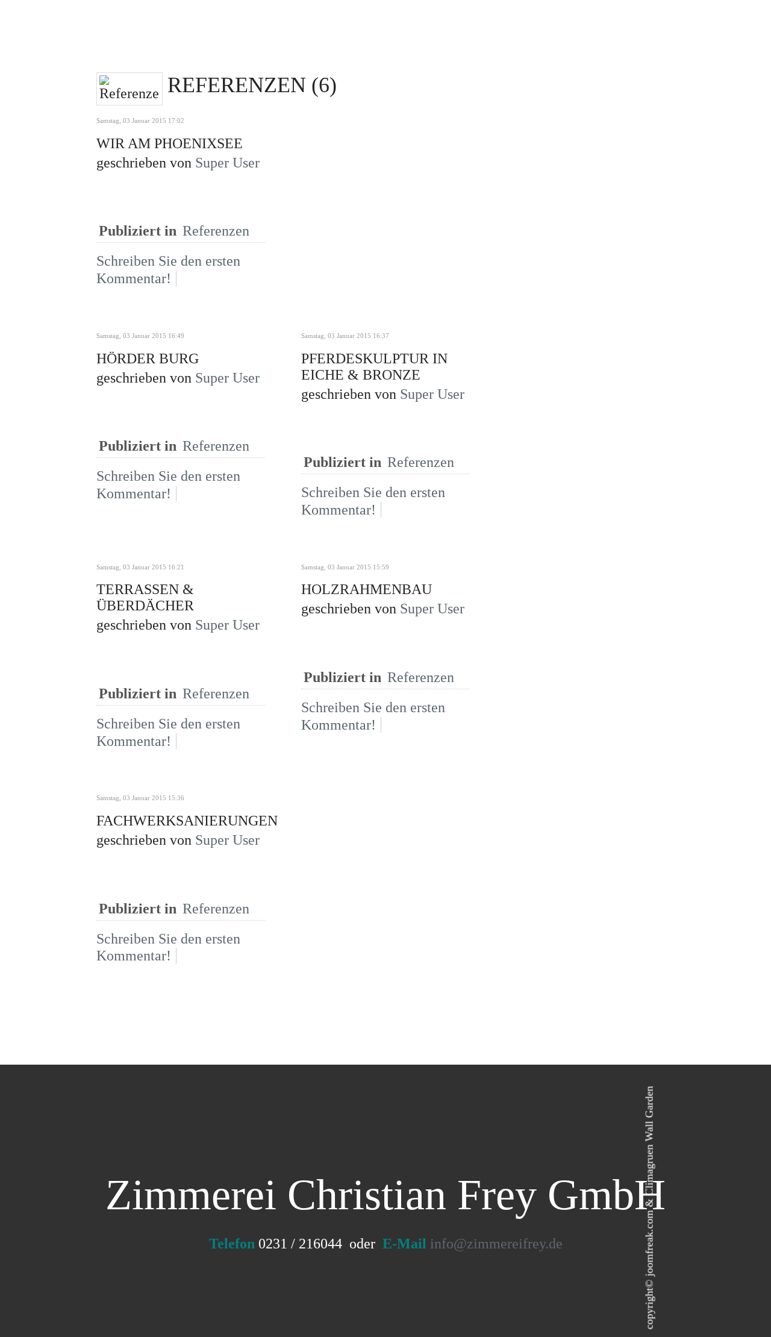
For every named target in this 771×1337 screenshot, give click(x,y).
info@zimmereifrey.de (496, 1243)
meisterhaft (506, 47)
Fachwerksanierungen (187, 820)
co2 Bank (427, 47)
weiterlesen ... (219, 297)
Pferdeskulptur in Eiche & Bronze (374, 367)
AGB (648, 47)
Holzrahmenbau (366, 589)
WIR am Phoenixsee (169, 143)
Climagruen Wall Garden (649, 1141)
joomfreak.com (649, 1243)
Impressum (590, 47)
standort (356, 47)
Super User (227, 163)
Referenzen (216, 231)
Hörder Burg (147, 358)
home (297, 47)
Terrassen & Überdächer (145, 597)
